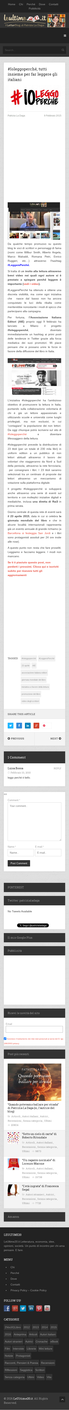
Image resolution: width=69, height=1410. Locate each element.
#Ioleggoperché (17, 434)
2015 (54, 1327)
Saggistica (26, 1370)
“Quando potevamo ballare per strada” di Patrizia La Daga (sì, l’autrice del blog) (33, 1108)
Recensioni (15, 1120)
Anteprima (20, 1334)
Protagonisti (23, 1355)
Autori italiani (30, 1116)
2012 (27, 1327)
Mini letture (45, 1348)
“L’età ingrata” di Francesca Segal (40, 1187)
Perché (31, 4)
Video (40, 1377)
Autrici (44, 1116)
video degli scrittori (30, 701)
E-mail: (39, 846)
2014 (45, 1327)
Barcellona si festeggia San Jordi (29, 533)
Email (9, 1024)
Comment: (14, 800)
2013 (36, 1327)
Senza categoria (33, 1120)
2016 (8, 1334)
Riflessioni (11, 1370)
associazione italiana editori (34, 673)
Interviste (18, 1348)
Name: (12, 846)
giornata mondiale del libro (34, 680)
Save (48, 725)
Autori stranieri (35, 1194)
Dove (42, 4)
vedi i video (31, 283)
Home (11, 4)
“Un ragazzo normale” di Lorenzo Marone (38, 1161)
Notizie (9, 1355)
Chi (21, 4)
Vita (49, 1377)
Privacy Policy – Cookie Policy (29, 1290)
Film (7, 1348)
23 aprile (26, 665)
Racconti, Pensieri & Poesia (21, 1362)
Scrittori (39, 1370)
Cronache (42, 1341)
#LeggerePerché (46, 658)
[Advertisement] (34, 161)
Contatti (53, 4)
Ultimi (48, 1120)
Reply (57, 768)
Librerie (31, 1348)
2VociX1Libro (13, 1327)
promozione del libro (31, 694)
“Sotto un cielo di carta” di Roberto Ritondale (39, 1135)
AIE (34, 665)
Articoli (16, 1116)
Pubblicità (34, 8)
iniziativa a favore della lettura (35, 687)
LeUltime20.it (23, 1398)
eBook (54, 1341)
